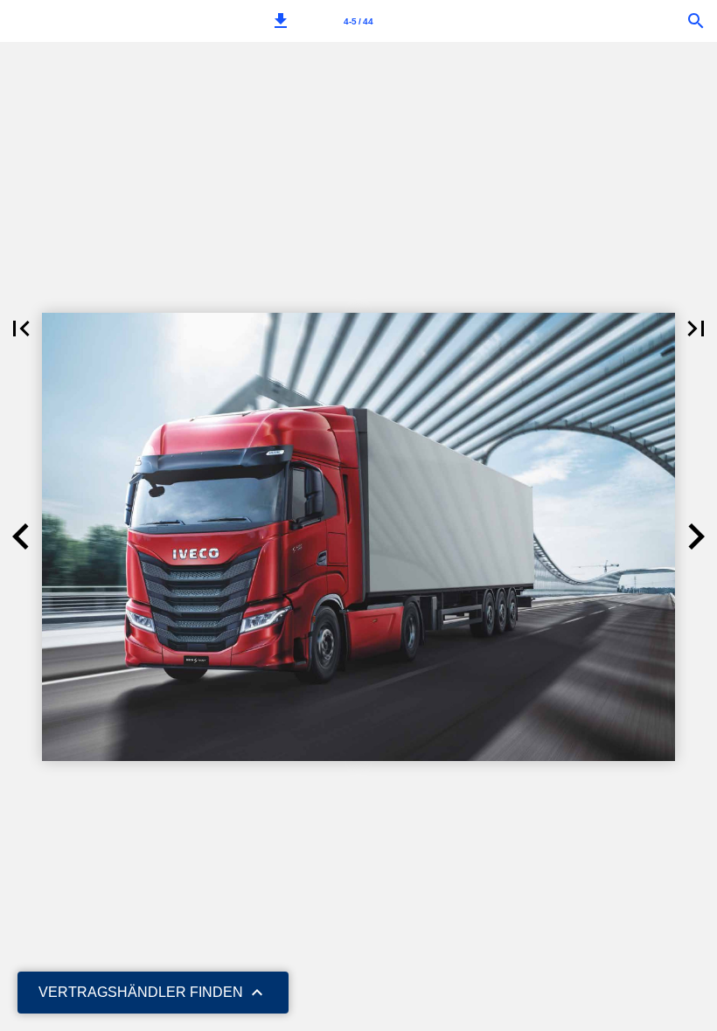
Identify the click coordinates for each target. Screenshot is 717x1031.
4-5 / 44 (358, 21)
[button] (281, 21)
